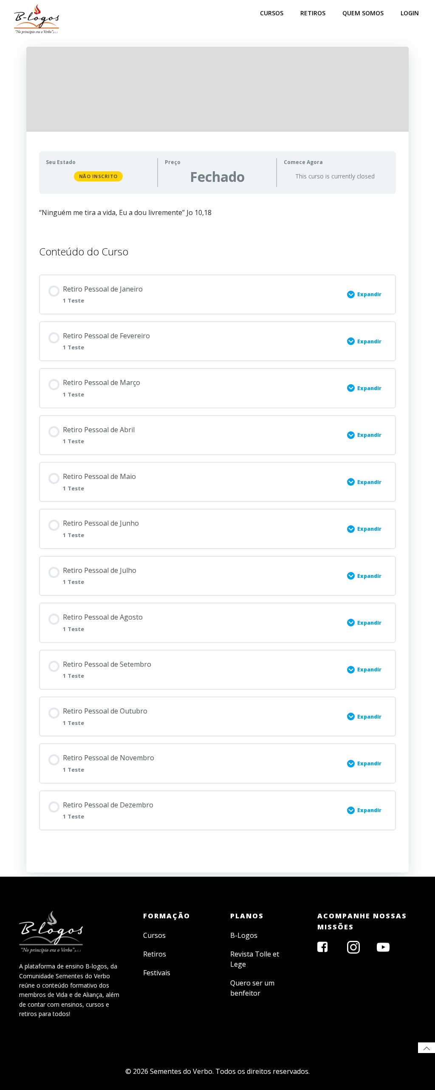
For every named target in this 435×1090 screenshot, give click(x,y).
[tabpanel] (217, 216)
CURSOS (271, 13)
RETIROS (312, 13)
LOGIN (410, 13)
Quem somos (363, 13)
